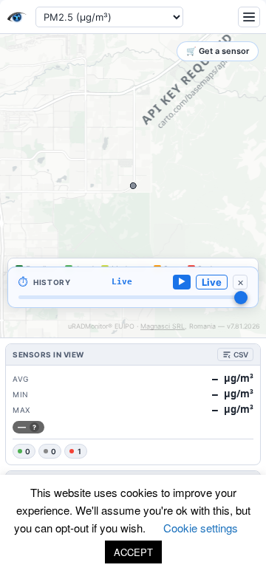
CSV (240, 354)
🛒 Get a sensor (217, 51)
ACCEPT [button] (133, 552)
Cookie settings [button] (200, 527)
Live (212, 282)
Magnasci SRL (162, 326)
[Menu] (249, 17)
